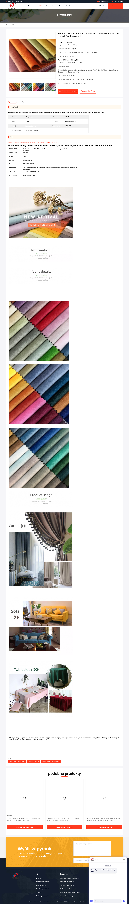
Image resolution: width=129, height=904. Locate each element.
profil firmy (39, 878)
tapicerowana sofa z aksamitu (51, 761)
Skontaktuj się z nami (42, 889)
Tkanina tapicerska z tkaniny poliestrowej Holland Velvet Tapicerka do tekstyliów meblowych (63, 819)
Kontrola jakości (41, 885)
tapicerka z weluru (33, 761)
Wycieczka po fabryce (42, 881)
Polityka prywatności (42, 896)
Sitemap (38, 892)
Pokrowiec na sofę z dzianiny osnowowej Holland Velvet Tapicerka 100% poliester (23, 819)
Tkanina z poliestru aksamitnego (70, 892)
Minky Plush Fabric (65, 889)
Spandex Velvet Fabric (67, 885)
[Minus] (124, 859)
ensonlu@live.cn (103, 1)
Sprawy (71, 6)
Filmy (47, 6)
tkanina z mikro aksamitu (17, 761)
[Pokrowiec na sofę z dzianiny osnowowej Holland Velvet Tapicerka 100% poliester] (25, 798)
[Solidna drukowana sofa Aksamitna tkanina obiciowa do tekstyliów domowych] (32, 55)
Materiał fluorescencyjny (67, 896)
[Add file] (91, 901)
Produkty (40, 6)
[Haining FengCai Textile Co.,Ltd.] (12, 6)
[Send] (124, 901)
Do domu (31, 6)
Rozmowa (115, 6)
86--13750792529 (118, 1)
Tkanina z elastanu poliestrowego (70, 878)
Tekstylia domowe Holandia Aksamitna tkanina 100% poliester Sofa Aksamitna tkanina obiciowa (104, 819)
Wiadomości (63, 6)
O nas (54, 6)
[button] (55, 87)
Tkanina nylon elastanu (67, 881)
